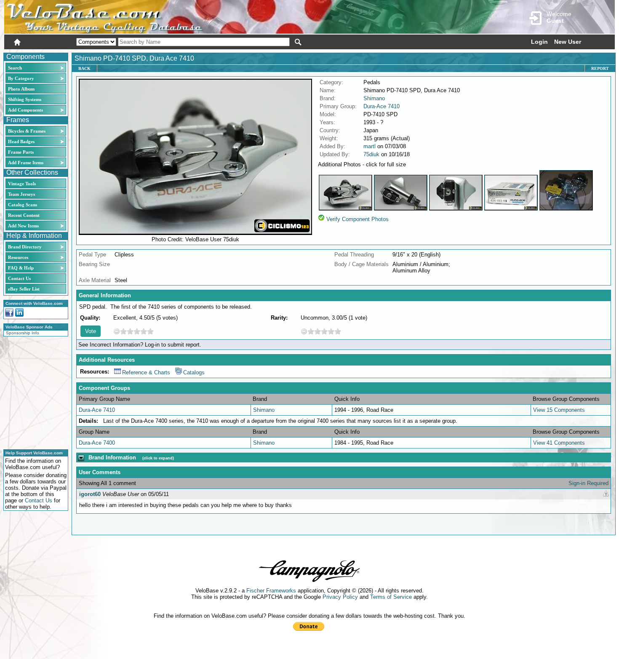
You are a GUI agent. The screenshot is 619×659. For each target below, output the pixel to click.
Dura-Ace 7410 (381, 106)
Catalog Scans (22, 204)
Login (539, 41)
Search (15, 67)
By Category (21, 78)
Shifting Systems (24, 99)
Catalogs (194, 372)
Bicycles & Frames (27, 130)
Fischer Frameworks (271, 590)
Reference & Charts (146, 372)
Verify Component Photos (357, 219)
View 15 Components (559, 410)
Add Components (25, 109)
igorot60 (90, 494)
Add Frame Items (25, 162)
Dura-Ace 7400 (97, 443)
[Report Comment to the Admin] (606, 494)
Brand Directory (25, 246)
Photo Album (21, 88)
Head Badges (21, 141)
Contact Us (19, 278)
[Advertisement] (33, 391)
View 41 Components (559, 443)
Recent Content (24, 215)
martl (369, 146)
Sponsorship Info (22, 333)
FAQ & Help (21, 267)
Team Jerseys (21, 194)
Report (600, 68)
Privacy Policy (340, 597)
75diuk (371, 154)
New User (567, 41)
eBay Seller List (24, 288)
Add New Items (23, 225)
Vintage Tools (22, 183)
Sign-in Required (588, 483)
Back (84, 68)
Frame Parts (21, 152)
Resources (18, 257)
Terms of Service (391, 597)
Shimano (374, 98)
